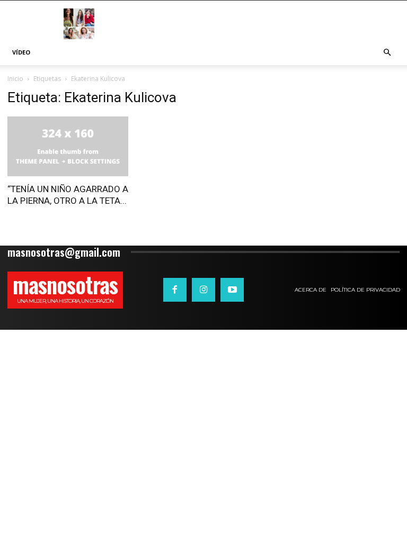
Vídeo (21, 52)
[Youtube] (232, 289)
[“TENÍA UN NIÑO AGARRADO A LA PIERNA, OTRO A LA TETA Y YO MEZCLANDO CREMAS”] (67, 146)
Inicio (15, 78)
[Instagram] (203, 289)
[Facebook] (175, 289)
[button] (387, 53)
